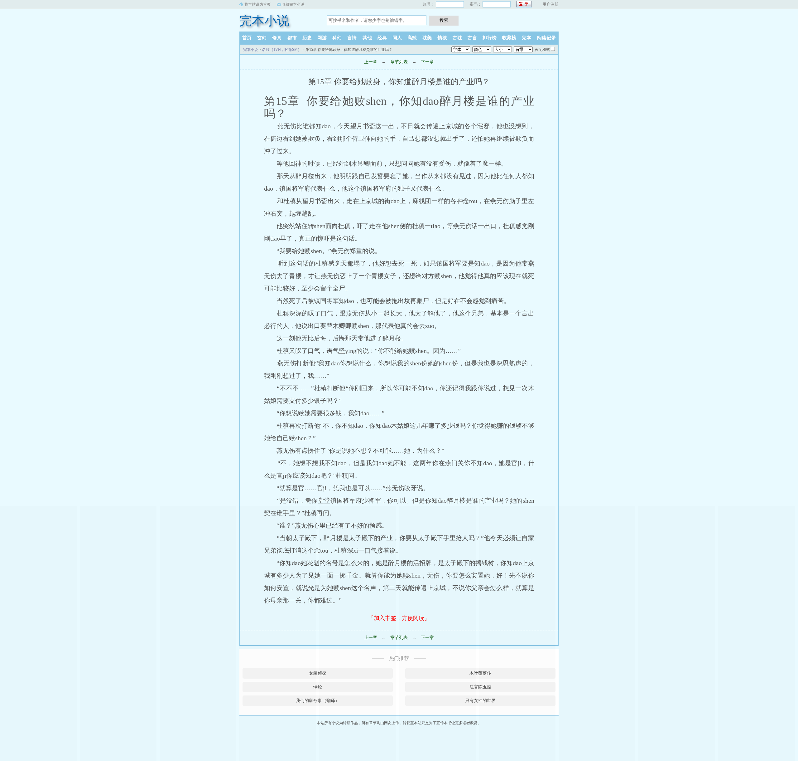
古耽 (457, 37)
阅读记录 (546, 37)
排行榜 (490, 37)
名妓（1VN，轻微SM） (281, 49)
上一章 (370, 62)
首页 (247, 37)
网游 (322, 37)
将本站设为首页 (257, 4)
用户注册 (550, 4)
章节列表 (399, 62)
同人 (397, 37)
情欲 (442, 37)
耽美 (427, 37)
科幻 (337, 37)
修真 (276, 37)
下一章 (427, 62)
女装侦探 (317, 673)
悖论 (317, 687)
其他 (367, 37)
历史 (307, 37)
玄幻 (262, 37)
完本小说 (264, 21)
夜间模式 (542, 49)
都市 (292, 37)
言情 (352, 37)
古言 (472, 37)
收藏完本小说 (293, 4)
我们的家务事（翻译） (317, 700)
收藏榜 (509, 37)
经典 (382, 37)
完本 (526, 37)
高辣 (412, 37)
